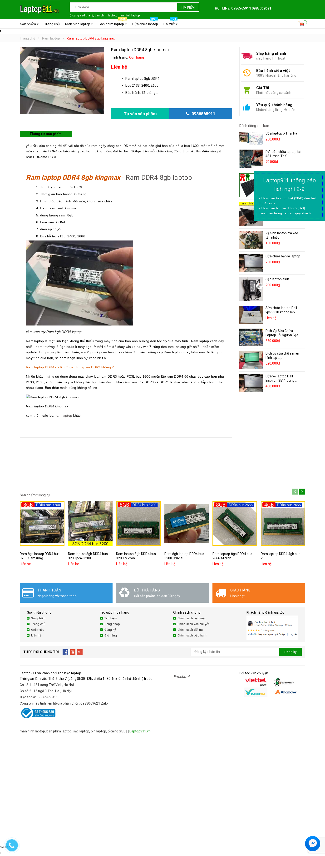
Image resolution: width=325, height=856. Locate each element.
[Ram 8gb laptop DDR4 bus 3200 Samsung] (42, 523)
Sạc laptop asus (278, 279)
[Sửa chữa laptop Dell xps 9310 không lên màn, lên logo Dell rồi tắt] (251, 315)
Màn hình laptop (78, 24)
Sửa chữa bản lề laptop (283, 256)
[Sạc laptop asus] (251, 289)
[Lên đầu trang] (316, 832)
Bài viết (169, 22)
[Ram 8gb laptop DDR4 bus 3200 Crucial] (186, 523)
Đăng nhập (112, 624)
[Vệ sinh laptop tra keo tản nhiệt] (251, 240)
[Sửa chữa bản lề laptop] (251, 263)
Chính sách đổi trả (190, 629)
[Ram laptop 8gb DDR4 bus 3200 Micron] (138, 523)
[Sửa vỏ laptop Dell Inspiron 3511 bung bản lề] (251, 383)
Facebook (181, 676)
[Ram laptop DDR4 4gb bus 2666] (283, 523)
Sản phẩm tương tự (35, 495)
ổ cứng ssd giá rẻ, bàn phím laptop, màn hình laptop (105, 15)
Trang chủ (52, 24)
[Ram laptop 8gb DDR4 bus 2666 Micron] (234, 523)
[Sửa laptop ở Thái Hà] (251, 138)
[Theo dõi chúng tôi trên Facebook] (66, 652)
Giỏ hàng (110, 635)
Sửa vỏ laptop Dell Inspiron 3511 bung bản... (280, 380)
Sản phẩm (28, 24)
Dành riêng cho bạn (254, 126)
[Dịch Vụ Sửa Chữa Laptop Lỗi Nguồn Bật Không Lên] (251, 337)
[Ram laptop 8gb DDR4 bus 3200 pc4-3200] (90, 523)
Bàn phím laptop (112, 22)
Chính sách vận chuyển (193, 624)
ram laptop (63, 415)
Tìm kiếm (188, 7)
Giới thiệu (37, 629)
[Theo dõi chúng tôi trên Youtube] (73, 652)
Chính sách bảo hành (192, 635)
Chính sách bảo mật (191, 618)
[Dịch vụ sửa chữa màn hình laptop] (251, 360)
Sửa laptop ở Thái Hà (281, 133)
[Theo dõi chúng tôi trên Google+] (80, 652)
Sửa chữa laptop (145, 22)
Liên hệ (36, 635)
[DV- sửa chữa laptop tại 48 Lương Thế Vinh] (251, 159)
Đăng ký (110, 629)
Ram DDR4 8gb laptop (159, 177)
